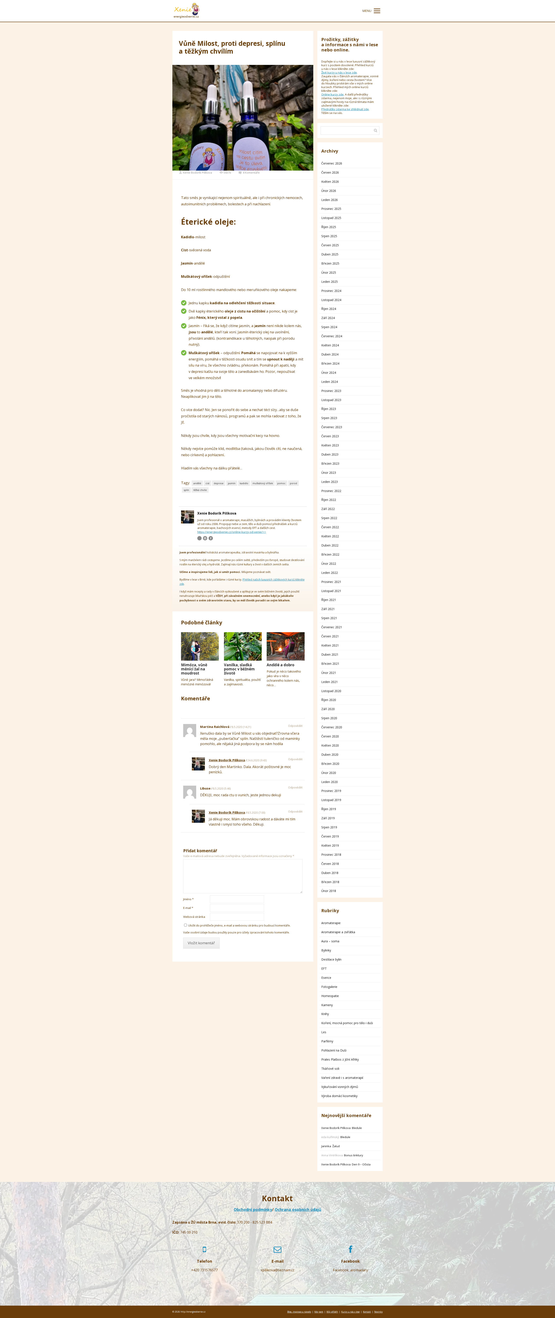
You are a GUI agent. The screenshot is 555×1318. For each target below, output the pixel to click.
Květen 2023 (330, 445)
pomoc (281, 483)
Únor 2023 (328, 473)
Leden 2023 (329, 482)
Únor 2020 (328, 773)
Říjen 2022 (328, 500)
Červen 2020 (330, 736)
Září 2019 (328, 818)
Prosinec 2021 (331, 582)
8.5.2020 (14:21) (241, 727)
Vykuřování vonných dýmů (339, 1087)
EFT (324, 968)
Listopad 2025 (331, 218)
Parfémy (327, 1041)
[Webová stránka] (205, 538)
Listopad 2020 (331, 691)
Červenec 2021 (331, 627)
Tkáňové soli (330, 1068)
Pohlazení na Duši (333, 1050)
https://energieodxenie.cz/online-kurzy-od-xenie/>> (231, 532)
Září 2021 (328, 609)
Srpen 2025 (329, 236)
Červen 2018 (330, 864)
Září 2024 (328, 318)
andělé (197, 483)
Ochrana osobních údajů (298, 1209)
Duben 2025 (329, 254)
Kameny (327, 1005)
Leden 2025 (329, 282)
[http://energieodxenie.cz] (186, 11)
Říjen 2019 (328, 809)
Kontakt (367, 1311)
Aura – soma (330, 941)
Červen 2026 (330, 172)
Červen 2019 (330, 836)
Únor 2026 (328, 191)
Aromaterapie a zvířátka (338, 932)
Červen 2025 (330, 245)
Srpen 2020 (329, 718)
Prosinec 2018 (331, 854)
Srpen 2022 (329, 518)
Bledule (357, 1128)
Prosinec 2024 (331, 291)
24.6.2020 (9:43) (257, 760)
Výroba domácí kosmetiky (339, 1096)
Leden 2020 (329, 782)
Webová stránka (194, 917)
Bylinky (326, 950)
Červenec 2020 (331, 727)
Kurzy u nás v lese (350, 1311)
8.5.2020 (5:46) (222, 788)
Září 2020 (328, 709)
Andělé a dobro (280, 664)
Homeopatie (330, 996)
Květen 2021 (330, 645)
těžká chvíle (200, 490)
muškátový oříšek (263, 483)
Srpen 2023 (329, 418)
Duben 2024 (329, 354)
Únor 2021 (328, 673)
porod (293, 483)
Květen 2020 (330, 745)
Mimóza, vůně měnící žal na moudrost (194, 669)
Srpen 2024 (329, 327)
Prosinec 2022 (331, 491)
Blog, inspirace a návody (299, 1311)
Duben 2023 (329, 454)
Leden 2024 (329, 382)
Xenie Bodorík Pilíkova (197, 172)
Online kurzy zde (332, 94)
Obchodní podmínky (253, 1209)
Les (323, 1032)
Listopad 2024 (331, 300)
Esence (326, 978)
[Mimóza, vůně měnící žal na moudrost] (200, 646)
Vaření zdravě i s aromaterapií (342, 1078)
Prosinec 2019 (331, 791)
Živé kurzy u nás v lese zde (339, 72)
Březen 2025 (330, 263)
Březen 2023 (330, 463)
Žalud (336, 1146)
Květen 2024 (330, 345)
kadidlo (244, 483)
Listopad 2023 (331, 400)
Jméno (188, 899)
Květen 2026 (330, 181)
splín (186, 490)
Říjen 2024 (328, 309)
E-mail (188, 908)
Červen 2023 (330, 436)
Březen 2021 (330, 663)
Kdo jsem (318, 1311)
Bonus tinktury (353, 1155)
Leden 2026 (329, 200)
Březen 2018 (330, 882)
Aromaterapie (331, 923)
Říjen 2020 (328, 700)
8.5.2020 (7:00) (256, 812)
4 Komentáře (251, 172)
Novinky (378, 1311)
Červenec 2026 (331, 163)
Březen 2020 (330, 764)
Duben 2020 (329, 754)
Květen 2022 (330, 536)
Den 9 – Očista (361, 1164)
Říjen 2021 (328, 600)
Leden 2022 (329, 573)
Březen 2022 (330, 554)
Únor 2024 (328, 372)
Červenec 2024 (331, 336)
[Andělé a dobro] (285, 646)
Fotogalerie (329, 987)
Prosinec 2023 (331, 391)
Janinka (326, 1146)
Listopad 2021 (331, 591)
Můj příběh (332, 1311)
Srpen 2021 (329, 618)
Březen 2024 (330, 363)
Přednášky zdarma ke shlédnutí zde (345, 109)
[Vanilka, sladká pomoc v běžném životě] (243, 646)
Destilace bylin (331, 959)
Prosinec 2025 (331, 209)
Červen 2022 (330, 527)
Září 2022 (328, 509)
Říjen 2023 (328, 409)
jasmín (231, 483)
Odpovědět (295, 726)
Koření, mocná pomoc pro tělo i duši (347, 1023)
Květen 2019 (330, 845)
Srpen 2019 (329, 827)
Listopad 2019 (331, 800)
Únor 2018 (328, 891)
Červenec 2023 (331, 427)
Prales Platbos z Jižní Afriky (340, 1059)
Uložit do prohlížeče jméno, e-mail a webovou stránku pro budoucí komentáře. (239, 925)
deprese (219, 483)
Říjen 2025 (328, 227)
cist (207, 483)
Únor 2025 (328, 272)
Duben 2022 (329, 545)
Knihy (325, 1014)
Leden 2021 (329, 682)
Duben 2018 (329, 873)
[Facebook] (211, 538)
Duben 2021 (329, 654)
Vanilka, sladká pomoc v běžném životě (239, 669)
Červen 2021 (330, 636)
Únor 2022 (328, 563)
